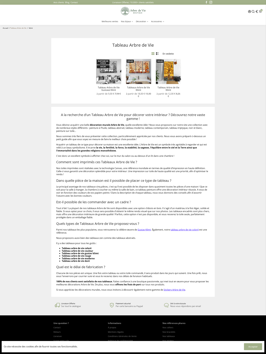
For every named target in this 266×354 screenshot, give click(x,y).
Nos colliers (168, 328)
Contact (74, 2)
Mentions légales (116, 332)
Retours (57, 332)
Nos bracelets (169, 332)
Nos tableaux (169, 336)
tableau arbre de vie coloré (185, 229)
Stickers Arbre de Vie (174, 289)
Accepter (253, 346)
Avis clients (58, 2)
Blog (67, 2)
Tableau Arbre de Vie (18, 28)
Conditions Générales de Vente (122, 336)
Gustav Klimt (144, 229)
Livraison (57, 336)
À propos (112, 328)
